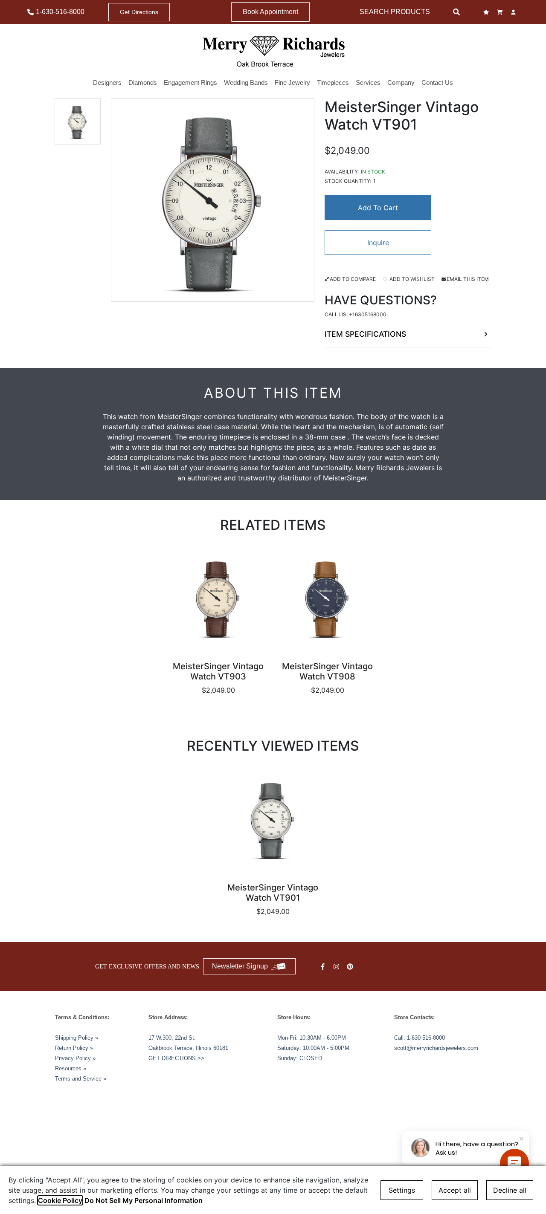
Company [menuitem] (401, 82)
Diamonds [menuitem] (142, 82)
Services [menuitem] (368, 82)
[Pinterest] (351, 966)
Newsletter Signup (240, 966)
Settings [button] (402, 1190)
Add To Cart (378, 207)
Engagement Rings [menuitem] (190, 82)
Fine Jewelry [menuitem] (292, 82)
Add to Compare (353, 279)
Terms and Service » (80, 1078)
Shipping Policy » (76, 1038)
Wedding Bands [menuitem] (246, 82)
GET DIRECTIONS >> (176, 1058)
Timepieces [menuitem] (333, 82)
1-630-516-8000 (426, 1038)
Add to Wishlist (411, 279)
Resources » (70, 1068)
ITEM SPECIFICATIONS (365, 334)
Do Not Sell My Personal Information (143, 1200)
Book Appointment (270, 11)
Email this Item (468, 279)
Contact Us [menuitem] (437, 82)
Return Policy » (74, 1048)
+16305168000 (367, 314)
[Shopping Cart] (501, 12)
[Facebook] (323, 966)
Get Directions (139, 12)
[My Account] (514, 12)
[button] (78, 121)
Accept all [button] (455, 1190)
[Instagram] (337, 966)
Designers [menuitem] (107, 82)
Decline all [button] (509, 1190)
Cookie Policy (60, 1200)
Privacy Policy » (75, 1058)
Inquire (378, 242)
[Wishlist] (487, 12)
